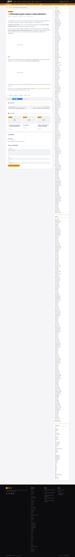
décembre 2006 (58, 212)
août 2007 (57, 202)
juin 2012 (56, 126)
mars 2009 (57, 177)
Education (57, 436)
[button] (40, 2)
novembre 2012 (58, 119)
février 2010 (57, 163)
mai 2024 (56, 31)
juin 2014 (56, 95)
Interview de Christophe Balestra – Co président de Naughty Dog (14, 126)
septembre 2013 (58, 106)
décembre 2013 (58, 102)
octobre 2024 (57, 24)
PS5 (55, 464)
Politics (56, 460)
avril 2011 (56, 144)
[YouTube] (11, 494)
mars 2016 (57, 75)
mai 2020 (56, 59)
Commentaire (10, 148)
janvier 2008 (57, 195)
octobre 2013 (57, 105)
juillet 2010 (57, 156)
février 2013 (57, 116)
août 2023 (57, 41)
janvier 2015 (57, 85)
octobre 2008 (57, 183)
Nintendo (56, 451)
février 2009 (57, 178)
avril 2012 (56, 129)
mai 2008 (56, 190)
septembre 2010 (58, 153)
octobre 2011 (57, 136)
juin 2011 (56, 142)
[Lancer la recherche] (68, 1)
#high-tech (15, 95)
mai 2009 (56, 174)
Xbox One (57, 478)
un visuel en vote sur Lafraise (41, 88)
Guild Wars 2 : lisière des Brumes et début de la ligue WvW (43, 126)
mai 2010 (56, 159)
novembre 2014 (58, 88)
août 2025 (57, 14)
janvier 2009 (57, 179)
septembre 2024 (58, 25)
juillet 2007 (57, 203)
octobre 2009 (57, 168)
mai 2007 (56, 206)
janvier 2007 (57, 211)
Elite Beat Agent (26, 125)
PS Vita (56, 461)
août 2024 (57, 27)
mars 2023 (57, 48)
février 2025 (57, 19)
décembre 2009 (58, 165)
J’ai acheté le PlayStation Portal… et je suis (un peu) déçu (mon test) (39, 4)
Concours (57, 433)
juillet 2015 (57, 79)
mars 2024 (57, 33)
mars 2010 (57, 161)
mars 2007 (57, 208)
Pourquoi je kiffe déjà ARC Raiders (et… (49, 496)
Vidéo (56, 469)
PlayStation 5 (24, 1)
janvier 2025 (57, 20)
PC (55, 453)
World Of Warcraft (58, 474)
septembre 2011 (58, 138)
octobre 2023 (57, 40)
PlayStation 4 (57, 457)
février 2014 (57, 100)
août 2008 (57, 186)
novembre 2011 (58, 135)
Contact (37, 1)
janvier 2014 (57, 101)
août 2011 (56, 139)
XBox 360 (57, 477)
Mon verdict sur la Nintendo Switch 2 (49, 501)
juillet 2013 (57, 109)
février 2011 (57, 147)
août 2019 (57, 63)
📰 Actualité (10, 11)
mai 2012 (56, 127)
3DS (55, 427)
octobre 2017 (57, 71)
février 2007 (57, 210)
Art (55, 431)
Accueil (15, 1)
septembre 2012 (58, 122)
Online (56, 452)
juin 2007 (56, 204)
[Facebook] (9, 494)
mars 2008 (57, 193)
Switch (29, 1)
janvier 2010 (57, 164)
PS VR (56, 463)
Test (55, 468)
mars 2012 (57, 130)
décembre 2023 (58, 37)
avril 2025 (57, 18)
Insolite (33, 1)
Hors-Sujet (57, 444)
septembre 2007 (58, 200)
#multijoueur (21, 95)
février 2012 (57, 131)
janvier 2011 (57, 148)
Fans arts (56, 439)
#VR (29, 95)
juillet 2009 (57, 172)
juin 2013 (56, 110)
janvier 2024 (57, 36)
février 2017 (57, 72)
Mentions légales (61, 493)
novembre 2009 (58, 166)
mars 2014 (57, 99)
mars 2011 (57, 146)
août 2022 (57, 49)
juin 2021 (56, 52)
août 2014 (57, 92)
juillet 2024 (57, 28)
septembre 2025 (58, 12)
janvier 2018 (57, 68)
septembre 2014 (58, 91)
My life (56, 450)
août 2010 (57, 155)
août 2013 (57, 108)
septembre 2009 (58, 169)
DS (55, 435)
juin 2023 (56, 44)
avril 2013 (56, 113)
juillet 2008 (57, 187)
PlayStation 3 (57, 456)
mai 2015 (56, 82)
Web (56, 470)
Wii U (56, 473)
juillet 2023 (57, 42)
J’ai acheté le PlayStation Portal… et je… (50, 493)
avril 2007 (57, 207)
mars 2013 (57, 114)
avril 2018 (57, 66)
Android (56, 430)
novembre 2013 (58, 104)
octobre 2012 (57, 121)
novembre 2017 (58, 70)
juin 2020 (56, 58)
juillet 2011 (57, 140)
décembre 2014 (58, 87)
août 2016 (57, 74)
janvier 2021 (57, 55)
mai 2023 (56, 45)
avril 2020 (57, 61)
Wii (55, 472)
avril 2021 (56, 53)
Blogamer (9, 555)
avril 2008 (57, 191)
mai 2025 (56, 16)
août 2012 (57, 123)
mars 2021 (57, 54)
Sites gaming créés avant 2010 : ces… (50, 490)
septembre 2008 (58, 185)
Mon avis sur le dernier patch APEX (49, 499)
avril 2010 (57, 160)
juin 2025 (56, 15)
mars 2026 (57, 10)
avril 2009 (57, 176)
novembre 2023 (58, 38)
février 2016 (57, 76)
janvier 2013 (57, 117)
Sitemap (61, 555)
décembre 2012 (58, 118)
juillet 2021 (57, 50)
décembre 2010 (58, 149)
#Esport (11, 95)
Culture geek (57, 434)
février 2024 (57, 35)
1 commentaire (30, 16)
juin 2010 (56, 157)
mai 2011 (56, 143)
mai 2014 (56, 96)
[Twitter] (7, 494)
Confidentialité (60, 494)
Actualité (19, 1)
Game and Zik (57, 442)
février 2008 (57, 194)
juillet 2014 (57, 93)
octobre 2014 (57, 89)
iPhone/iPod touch (58, 448)
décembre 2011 (58, 134)
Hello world (57, 443)
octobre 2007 (57, 199)
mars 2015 (57, 84)
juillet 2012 (57, 125)
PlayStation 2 (57, 455)
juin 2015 (56, 80)
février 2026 (57, 11)
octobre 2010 (57, 152)
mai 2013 (56, 112)
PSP (55, 465)
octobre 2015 (57, 78)
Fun (55, 440)
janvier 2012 (57, 133)
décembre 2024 (58, 21)
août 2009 (57, 170)
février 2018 (57, 67)
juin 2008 (56, 189)
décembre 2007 (58, 196)
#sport (26, 95)
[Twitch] (13, 494)
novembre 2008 (58, 182)
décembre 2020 (58, 57)
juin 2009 (56, 173)
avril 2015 (56, 83)
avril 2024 (57, 32)
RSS (58, 555)
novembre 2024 (58, 23)
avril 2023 (57, 46)
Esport (56, 438)
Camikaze (10, 16)
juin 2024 (56, 29)
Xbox (56, 476)
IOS (55, 447)
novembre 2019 (58, 62)
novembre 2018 (58, 65)
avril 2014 (57, 97)
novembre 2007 (58, 198)
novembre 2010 (58, 151)
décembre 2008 (58, 181)
